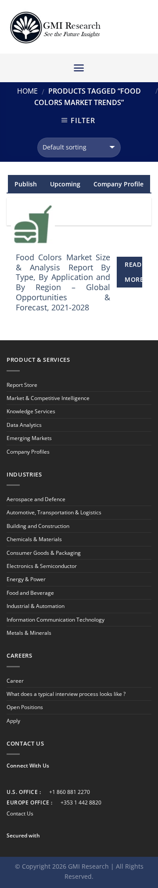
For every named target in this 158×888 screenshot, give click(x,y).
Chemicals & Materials (34, 539)
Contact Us (20, 813)
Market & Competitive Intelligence (48, 398)
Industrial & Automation (36, 606)
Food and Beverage (30, 593)
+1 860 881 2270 (69, 792)
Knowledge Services (31, 411)
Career (15, 680)
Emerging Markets (29, 438)
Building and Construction (38, 526)
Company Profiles (28, 451)
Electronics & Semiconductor (42, 566)
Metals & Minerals (29, 633)
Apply (13, 720)
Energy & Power (26, 579)
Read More (133, 272)
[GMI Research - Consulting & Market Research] (55, 27)
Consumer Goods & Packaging (44, 553)
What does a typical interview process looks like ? (66, 694)
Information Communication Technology (55, 619)
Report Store (22, 385)
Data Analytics (24, 425)
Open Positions (25, 707)
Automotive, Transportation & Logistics (54, 512)
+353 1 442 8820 (81, 802)
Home (27, 91)
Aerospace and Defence (36, 499)
